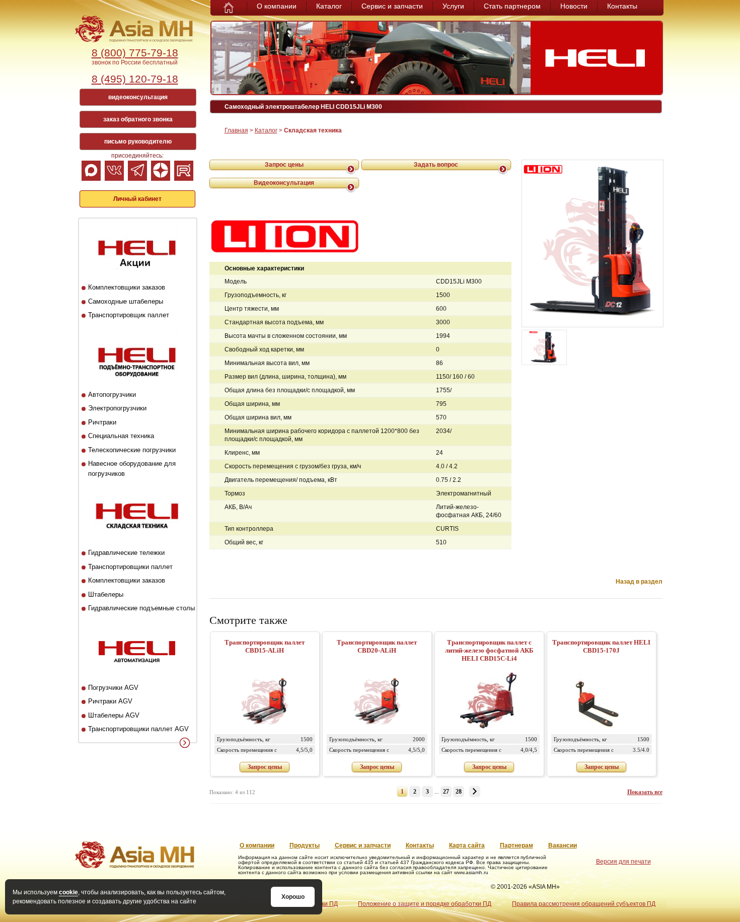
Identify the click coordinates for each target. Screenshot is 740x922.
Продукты (304, 845)
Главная (236, 130)
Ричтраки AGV (110, 701)
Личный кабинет (137, 198)
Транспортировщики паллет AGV (138, 729)
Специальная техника (121, 436)
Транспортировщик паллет (128, 315)
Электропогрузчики (117, 408)
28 (459, 791)
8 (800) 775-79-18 (135, 52)
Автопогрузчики (112, 394)
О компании (277, 6)
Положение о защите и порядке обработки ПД (424, 903)
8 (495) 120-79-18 (135, 79)
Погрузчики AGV (113, 687)
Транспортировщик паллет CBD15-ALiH (265, 646)
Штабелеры (105, 594)
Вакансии (562, 845)
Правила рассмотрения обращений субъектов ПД (583, 903)
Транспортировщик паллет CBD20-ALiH (377, 646)
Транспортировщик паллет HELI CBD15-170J (601, 646)
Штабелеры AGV (113, 715)
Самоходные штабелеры (125, 301)
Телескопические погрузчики (132, 450)
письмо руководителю (138, 141)
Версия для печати (623, 861)
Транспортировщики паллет (130, 567)
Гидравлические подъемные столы (141, 608)
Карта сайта (467, 845)
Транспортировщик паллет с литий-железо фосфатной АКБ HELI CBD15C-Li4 (489, 650)
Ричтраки (102, 422)
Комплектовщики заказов (126, 287)
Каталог (329, 6)
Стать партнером (512, 6)
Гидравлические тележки (126, 552)
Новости (573, 6)
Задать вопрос (436, 164)
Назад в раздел (639, 581)
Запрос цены (284, 164)
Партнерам (516, 845)
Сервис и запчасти (392, 6)
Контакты (622, 6)
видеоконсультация (138, 97)
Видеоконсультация (284, 182)
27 (446, 791)
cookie (68, 892)
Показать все (644, 792)
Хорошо (293, 896)
